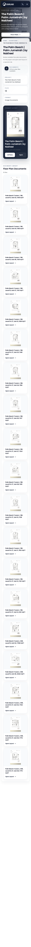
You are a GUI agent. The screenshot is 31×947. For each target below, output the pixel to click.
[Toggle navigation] (27, 4)
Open (21, 155)
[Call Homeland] (23, 4)
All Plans (10, 155)
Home (5, 40)
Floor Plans (14, 35)
